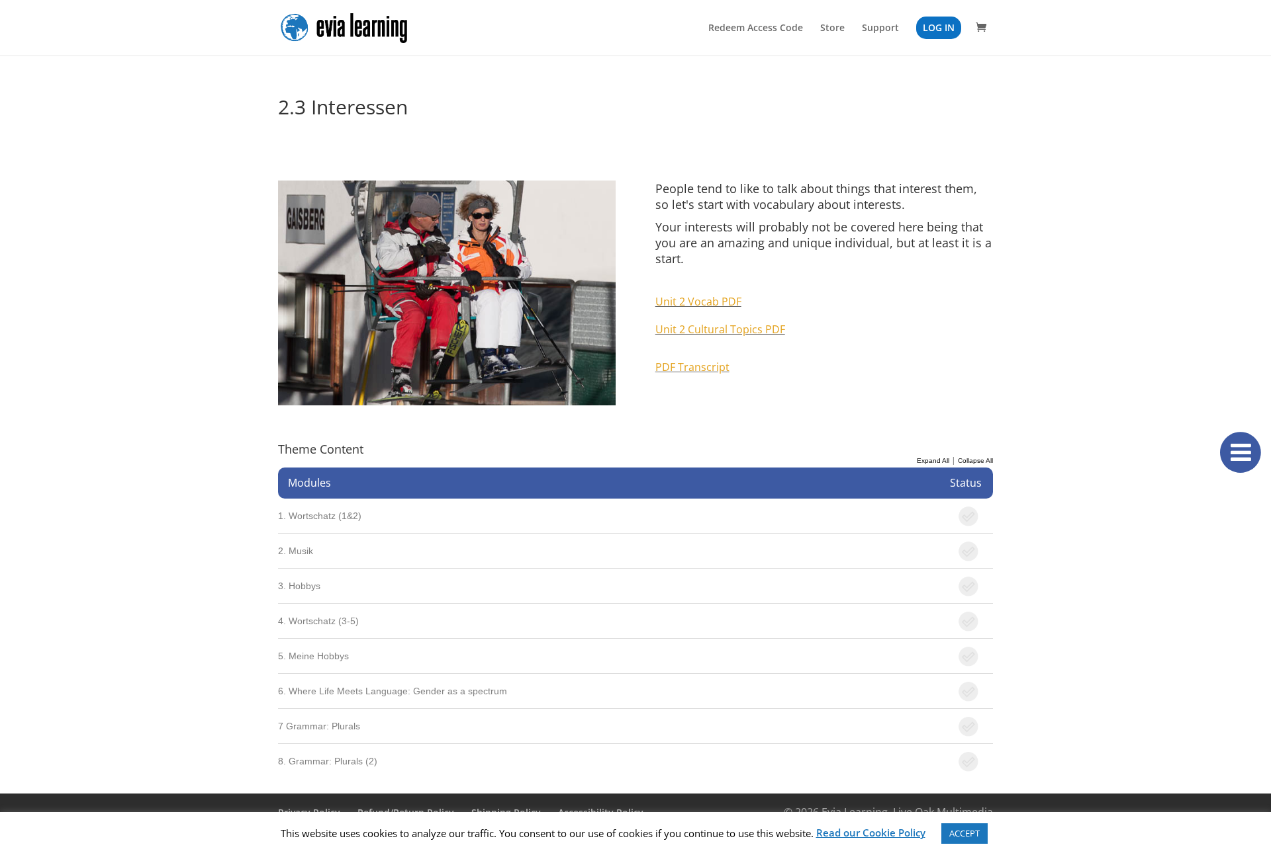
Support (880, 28)
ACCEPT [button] (964, 833)
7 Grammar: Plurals (319, 726)
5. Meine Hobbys (313, 656)
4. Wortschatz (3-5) (318, 621)
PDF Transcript (692, 367)
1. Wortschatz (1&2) (319, 515)
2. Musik (295, 551)
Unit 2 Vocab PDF (698, 301)
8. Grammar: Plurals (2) (327, 761)
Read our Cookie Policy (870, 832)
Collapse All (975, 460)
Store (832, 28)
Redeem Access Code (755, 28)
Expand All (933, 460)
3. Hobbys (299, 586)
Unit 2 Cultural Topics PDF (720, 329)
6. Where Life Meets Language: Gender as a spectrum (392, 691)
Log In (939, 27)
